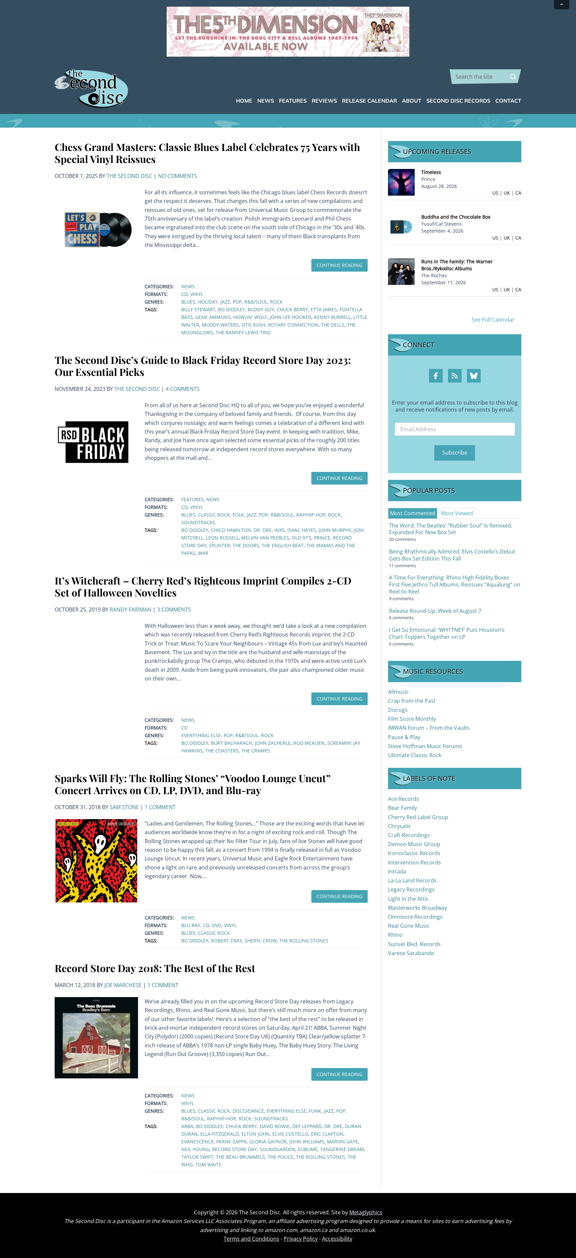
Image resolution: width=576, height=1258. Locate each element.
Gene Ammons (213, 317)
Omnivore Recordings (415, 916)
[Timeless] (401, 182)
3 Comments (174, 609)
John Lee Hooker (290, 317)
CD (184, 294)
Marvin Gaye (342, 1141)
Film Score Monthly (412, 718)
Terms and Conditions (251, 1238)
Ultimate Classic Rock (414, 755)
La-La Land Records (412, 880)
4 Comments (183, 389)
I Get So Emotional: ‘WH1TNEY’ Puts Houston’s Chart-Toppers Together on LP (447, 633)
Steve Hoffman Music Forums (425, 746)
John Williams (306, 1141)
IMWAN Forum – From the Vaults (429, 727)
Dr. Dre (263, 530)
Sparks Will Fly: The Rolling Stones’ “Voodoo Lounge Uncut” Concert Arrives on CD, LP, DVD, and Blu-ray (192, 784)
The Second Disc (129, 176)
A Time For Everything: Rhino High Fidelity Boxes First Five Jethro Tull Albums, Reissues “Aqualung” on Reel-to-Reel (454, 584)
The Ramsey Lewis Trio (243, 332)
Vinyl (196, 294)
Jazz (225, 302)
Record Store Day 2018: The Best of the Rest (155, 968)
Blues (188, 302)
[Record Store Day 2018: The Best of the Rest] (96, 1037)
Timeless (431, 172)
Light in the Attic (408, 898)
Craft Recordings (409, 835)
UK (507, 193)
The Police (280, 1157)
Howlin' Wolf (250, 317)
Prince (322, 538)
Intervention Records (414, 862)
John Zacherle (273, 743)
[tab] (412, 513)
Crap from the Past (412, 700)
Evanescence (197, 1141)
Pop (237, 302)
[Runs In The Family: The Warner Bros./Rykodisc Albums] (401, 271)
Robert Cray (226, 940)
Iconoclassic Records (414, 853)
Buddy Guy (261, 309)
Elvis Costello (290, 1134)
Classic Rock (214, 515)
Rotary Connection (293, 325)
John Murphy (335, 530)
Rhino (395, 934)
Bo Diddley (231, 309)
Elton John (255, 1134)
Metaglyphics (365, 1212)
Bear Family (402, 807)
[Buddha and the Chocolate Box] (401, 226)
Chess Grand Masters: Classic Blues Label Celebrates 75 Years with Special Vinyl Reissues (207, 153)
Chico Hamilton (231, 530)
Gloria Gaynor (268, 1141)
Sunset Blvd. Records (414, 944)
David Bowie (275, 1126)
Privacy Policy (301, 1238)
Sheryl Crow (261, 940)
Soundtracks (198, 522)
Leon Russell (222, 538)
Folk (238, 515)
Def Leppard (307, 1126)
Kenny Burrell (332, 317)
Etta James (324, 309)
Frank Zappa (231, 1141)
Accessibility (337, 1238)
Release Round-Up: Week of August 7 (435, 611)
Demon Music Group (414, 844)
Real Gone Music (409, 925)
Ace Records (403, 798)
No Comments (177, 176)
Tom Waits (208, 1164)
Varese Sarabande (411, 953)
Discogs (398, 709)
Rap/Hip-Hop (310, 515)
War (203, 553)
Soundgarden (277, 1149)
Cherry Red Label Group (418, 817)
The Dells (332, 325)
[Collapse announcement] (561, 4)
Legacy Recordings (411, 889)
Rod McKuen (309, 743)
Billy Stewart (198, 309)
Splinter (219, 545)
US (495, 193)
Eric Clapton (327, 1134)
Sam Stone (124, 807)
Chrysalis (399, 826)
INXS (279, 530)
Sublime (308, 1149)
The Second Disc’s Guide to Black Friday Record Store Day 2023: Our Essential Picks (203, 366)
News (188, 286)
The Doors (246, 545)
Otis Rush (253, 325)
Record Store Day (234, 1149)
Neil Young (195, 1149)
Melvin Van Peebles (265, 538)
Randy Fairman (130, 609)
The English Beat (283, 545)
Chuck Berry (292, 309)
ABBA (187, 1126)
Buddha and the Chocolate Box (455, 217)
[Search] (513, 76)
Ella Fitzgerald (219, 1134)
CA (518, 193)
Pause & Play (404, 737)
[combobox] (485, 76)
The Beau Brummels (240, 1157)
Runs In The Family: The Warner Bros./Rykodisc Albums (457, 265)
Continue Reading (339, 265)
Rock (276, 302)
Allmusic (398, 691)
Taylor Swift (197, 1157)
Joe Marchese (123, 985)
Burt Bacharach (231, 743)
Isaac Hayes (301, 530)
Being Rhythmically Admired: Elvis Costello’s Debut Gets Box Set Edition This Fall (452, 555)
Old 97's (301, 538)
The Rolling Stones (303, 940)
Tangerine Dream (342, 1149)
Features (192, 499)
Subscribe (454, 452)
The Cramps (255, 750)
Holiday (208, 302)
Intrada (397, 871)
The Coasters (222, 750)
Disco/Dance (248, 1111)
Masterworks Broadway (417, 907)
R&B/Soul (255, 302)
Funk (315, 1111)
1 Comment (160, 807)
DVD (216, 925)
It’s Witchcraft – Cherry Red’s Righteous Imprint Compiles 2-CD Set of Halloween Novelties (203, 586)
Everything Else (201, 735)
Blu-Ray (190, 925)
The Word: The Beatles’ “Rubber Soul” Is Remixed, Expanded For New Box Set (450, 529)
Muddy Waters (220, 325)
